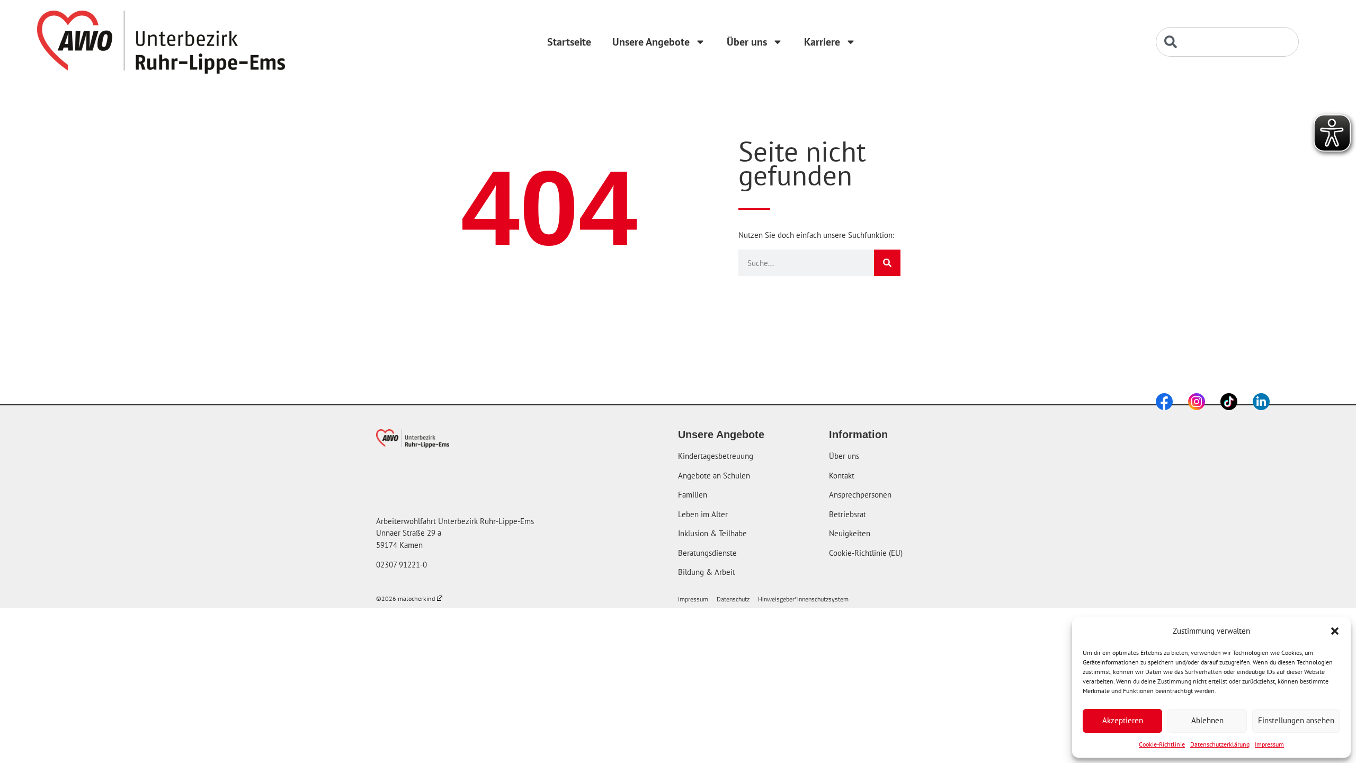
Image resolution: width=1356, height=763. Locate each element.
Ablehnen (1207, 720)
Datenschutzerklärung (1220, 744)
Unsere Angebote (651, 42)
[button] (1335, 631)
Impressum (1269, 744)
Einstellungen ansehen (1296, 720)
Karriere (822, 42)
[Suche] (887, 263)
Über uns (747, 42)
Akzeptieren (1122, 720)
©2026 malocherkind (405, 598)
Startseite (569, 42)
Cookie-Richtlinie (1162, 744)
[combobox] (1227, 42)
